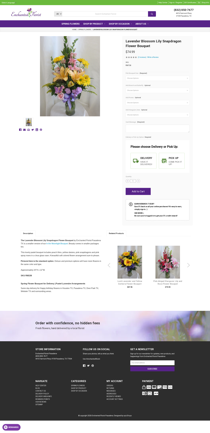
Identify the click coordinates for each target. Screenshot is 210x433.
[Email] (24, 129)
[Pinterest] (41, 129)
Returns (110, 388)
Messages (111, 391)
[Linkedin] (37, 129)
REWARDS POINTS (42, 399)
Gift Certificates (190, 3)
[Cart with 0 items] (199, 3)
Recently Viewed (114, 396)
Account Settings (115, 399)
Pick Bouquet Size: (136, 73)
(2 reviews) (142, 57)
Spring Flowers (70, 24)
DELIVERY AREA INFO (43, 396)
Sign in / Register (175, 3)
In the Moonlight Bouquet (57, 244)
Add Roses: (133, 97)
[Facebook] (20, 129)
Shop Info (205, 3)
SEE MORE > (139, 213)
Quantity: (129, 176)
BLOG (37, 388)
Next (188, 265)
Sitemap (39, 404)
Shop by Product (93, 24)
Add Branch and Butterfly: (138, 85)
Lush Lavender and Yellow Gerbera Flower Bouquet (130, 282)
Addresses (111, 394)
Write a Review (153, 57)
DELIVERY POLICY (42, 394)
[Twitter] (32, 129)
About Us (141, 24)
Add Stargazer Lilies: (136, 110)
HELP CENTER (40, 386)
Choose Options (131, 266)
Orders (110, 386)
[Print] (28, 129)
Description (28, 233)
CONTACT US (40, 391)
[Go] (152, 14)
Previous (109, 265)
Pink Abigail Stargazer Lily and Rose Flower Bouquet (167, 282)
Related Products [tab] (116, 233)
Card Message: (135, 122)
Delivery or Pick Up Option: (138, 137)
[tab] (143, 161)
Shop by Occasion (119, 24)
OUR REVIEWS (40, 402)
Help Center (162, 3)
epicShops (128, 416)
